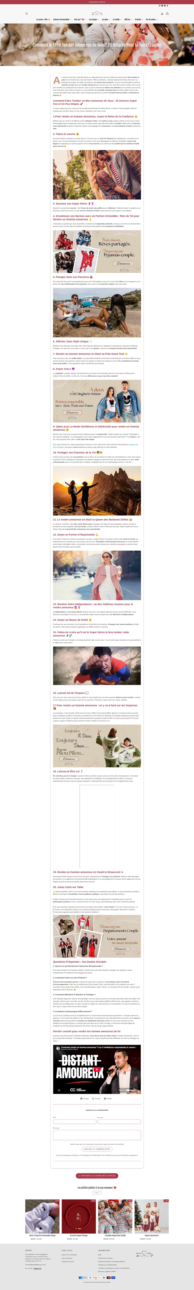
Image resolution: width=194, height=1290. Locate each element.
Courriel (100, 1117)
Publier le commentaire (97, 1149)
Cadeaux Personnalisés (61, 19)
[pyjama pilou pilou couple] (97, 746)
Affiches (127, 19)
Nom (54, 1117)
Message (56, 1128)
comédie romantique (117, 544)
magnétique (81, 627)
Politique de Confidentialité (107, 1265)
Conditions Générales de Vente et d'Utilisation (114, 1268)
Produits (138, 19)
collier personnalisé (122, 718)
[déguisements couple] (97, 936)
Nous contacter (67, 1258)
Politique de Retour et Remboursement (111, 1261)
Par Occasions (151, 19)
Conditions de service (112, 1155)
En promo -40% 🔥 (43, 19)
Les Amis (105, 19)
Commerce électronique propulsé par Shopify (97, 1282)
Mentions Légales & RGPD (107, 1271)
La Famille (116, 19)
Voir (42, 1231)
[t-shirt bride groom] (97, 401)
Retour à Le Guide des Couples (98, 1176)
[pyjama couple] (97, 251)
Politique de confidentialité (92, 1155)
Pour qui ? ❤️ (79, 19)
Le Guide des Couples (99, 39)
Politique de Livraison (105, 1258)
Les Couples (93, 19)
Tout (97, 1192)
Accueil (88, 39)
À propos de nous (68, 1261)
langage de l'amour (85, 973)
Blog (99, 1255)
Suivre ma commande (69, 1255)
